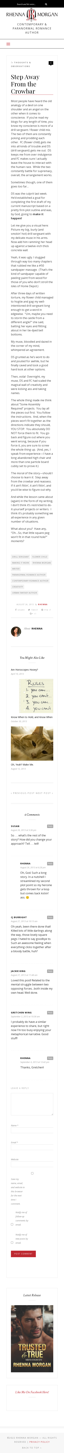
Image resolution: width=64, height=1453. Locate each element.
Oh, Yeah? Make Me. (22, 764)
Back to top (31, 1447)
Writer (16, 569)
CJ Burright (19, 917)
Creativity (17, 587)
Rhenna (43, 604)
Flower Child (39, 557)
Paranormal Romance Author (29, 575)
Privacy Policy (40, 1441)
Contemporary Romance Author (30, 581)
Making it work (20, 563)
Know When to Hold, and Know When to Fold (36, 717)
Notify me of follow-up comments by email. (22, 1218)
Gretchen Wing (21, 1012)
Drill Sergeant (20, 557)
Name (14, 1125)
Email (14, 1142)
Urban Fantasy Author (24, 593)
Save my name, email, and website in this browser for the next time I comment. (18, 1191)
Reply (50, 826)
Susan (15, 826)
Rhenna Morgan (42, 563)
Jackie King (18, 971)
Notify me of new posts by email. (22, 1238)
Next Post (44, 793)
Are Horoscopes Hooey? (24, 669)
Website (14, 1159)
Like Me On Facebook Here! (32, 1392)
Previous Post (23, 793)
